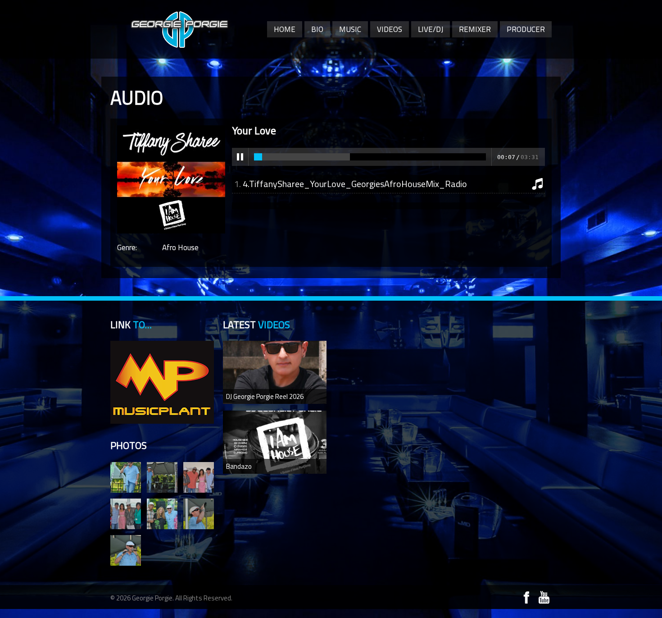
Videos (389, 29)
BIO (317, 29)
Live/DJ (430, 29)
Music (350, 29)
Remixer (475, 29)
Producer (526, 29)
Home (284, 29)
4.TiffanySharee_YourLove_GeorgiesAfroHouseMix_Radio (355, 184)
